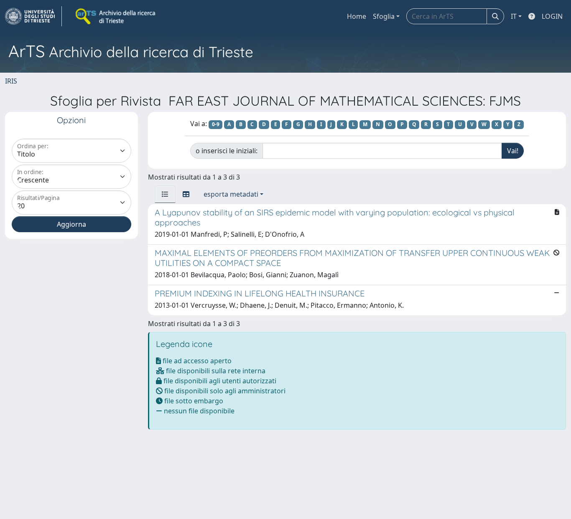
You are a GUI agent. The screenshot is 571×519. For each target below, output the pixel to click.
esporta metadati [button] (231, 194)
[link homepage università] (116, 16)
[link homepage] (33, 16)
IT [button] (514, 16)
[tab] (165, 194)
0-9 (215, 124)
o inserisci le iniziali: (226, 150)
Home (356, 16)
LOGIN (552, 16)
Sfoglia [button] (384, 16)
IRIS (11, 81)
